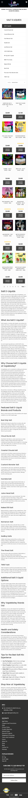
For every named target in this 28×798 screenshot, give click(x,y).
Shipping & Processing (8, 735)
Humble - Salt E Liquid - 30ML (7, 169)
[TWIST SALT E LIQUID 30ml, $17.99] (20, 94)
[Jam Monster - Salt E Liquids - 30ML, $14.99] (7, 225)
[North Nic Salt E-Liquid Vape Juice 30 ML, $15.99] (7, 94)
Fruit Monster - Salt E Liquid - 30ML (7, 202)
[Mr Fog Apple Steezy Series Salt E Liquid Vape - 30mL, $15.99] (7, 258)
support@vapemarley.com (11, 713)
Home (3, 739)
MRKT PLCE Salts (8, 59)
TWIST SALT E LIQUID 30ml (20, 103)
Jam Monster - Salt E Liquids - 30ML (7, 235)
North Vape (5, 759)
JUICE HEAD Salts (8, 51)
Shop (3, 743)
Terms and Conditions (8, 737)
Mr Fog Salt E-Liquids (9, 55)
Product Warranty (7, 729)
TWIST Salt (6, 77)
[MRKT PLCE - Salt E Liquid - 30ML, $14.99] (20, 159)
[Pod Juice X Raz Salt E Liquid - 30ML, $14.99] (7, 126)
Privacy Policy (6, 727)
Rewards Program (7, 733)
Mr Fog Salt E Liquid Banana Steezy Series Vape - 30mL (20, 268)
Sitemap (4, 749)
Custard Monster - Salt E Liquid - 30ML (20, 136)
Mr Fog (4, 757)
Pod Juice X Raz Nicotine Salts (11, 72)
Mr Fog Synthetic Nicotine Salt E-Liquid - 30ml (20, 236)
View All (4, 761)
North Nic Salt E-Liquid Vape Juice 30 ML (7, 104)
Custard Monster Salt (9, 34)
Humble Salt (7, 42)
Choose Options (20, 117)
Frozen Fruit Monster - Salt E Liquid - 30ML (20, 203)
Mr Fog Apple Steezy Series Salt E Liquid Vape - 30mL (7, 268)
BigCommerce (16, 797)
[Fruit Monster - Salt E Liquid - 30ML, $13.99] (7, 192)
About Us (4, 741)
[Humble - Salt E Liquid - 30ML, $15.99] (7, 159)
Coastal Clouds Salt (8, 30)
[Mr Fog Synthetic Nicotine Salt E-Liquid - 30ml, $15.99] (20, 225)
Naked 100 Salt (7, 64)
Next (23, 286)
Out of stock (7, 116)
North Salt (6, 68)
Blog (3, 745)
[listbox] (18, 82)
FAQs (3, 725)
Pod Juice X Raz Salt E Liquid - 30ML (7, 136)
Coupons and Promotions (9, 723)
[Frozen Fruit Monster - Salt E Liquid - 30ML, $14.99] (20, 192)
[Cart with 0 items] (26, 2)
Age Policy (5, 721)
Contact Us (5, 747)
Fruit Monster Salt (8, 38)
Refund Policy (6, 731)
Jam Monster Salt (8, 47)
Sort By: (9, 82)
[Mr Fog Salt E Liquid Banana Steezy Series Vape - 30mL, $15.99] (20, 258)
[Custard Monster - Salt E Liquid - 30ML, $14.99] (20, 126)
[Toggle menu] (2, 2)
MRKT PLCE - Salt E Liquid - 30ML (20, 169)
